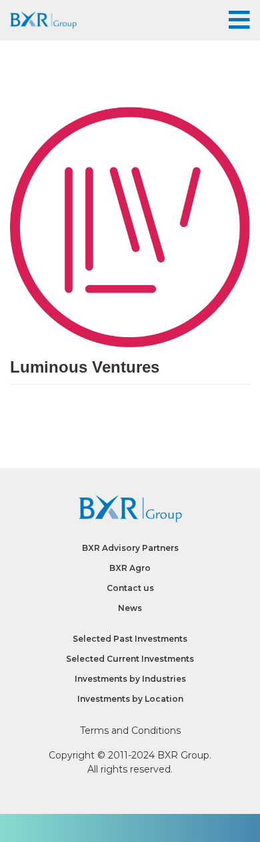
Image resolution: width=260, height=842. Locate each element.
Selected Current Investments (130, 659)
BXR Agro (130, 568)
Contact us (130, 588)
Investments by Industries (130, 679)
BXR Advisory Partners (130, 548)
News (130, 608)
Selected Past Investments (130, 639)
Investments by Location (130, 699)
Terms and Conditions (130, 730)
